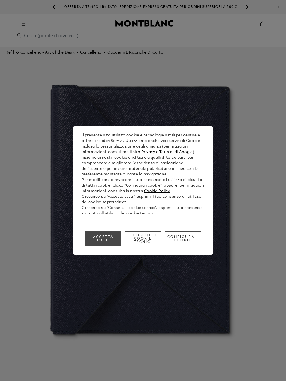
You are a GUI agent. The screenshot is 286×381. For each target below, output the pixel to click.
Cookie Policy (157, 191)
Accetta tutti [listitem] (103, 238)
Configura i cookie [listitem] (182, 238)
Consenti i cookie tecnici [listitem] (143, 239)
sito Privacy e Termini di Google (163, 152)
